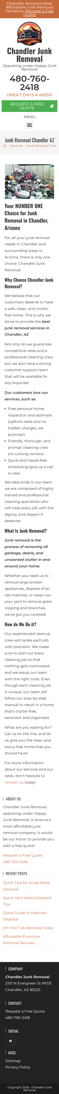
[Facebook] (10, 1040)
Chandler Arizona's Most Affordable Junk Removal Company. (29, 9)
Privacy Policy (17, 1067)
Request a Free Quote (22, 855)
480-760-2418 (29, 82)
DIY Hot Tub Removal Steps (28, 928)
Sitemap (13, 1061)
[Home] (4, 146)
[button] (29, 125)
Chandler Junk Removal (29, 54)
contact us (14, 782)
